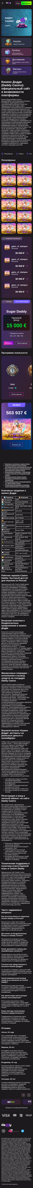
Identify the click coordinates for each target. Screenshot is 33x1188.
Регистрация (26, 3)
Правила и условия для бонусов (16, 1107)
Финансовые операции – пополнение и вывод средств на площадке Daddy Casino (18, 473)
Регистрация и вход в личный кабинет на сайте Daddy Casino (18, 482)
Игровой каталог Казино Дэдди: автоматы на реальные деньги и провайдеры (16, 478)
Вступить (9, 343)
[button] (3, 22)
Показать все (16, 445)
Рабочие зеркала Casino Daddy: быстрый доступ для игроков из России (18, 466)
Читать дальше (22, 343)
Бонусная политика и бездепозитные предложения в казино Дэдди (17, 469)
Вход (18, 3)
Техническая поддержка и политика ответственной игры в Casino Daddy (17, 485)
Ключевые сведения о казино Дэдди (17, 464)
